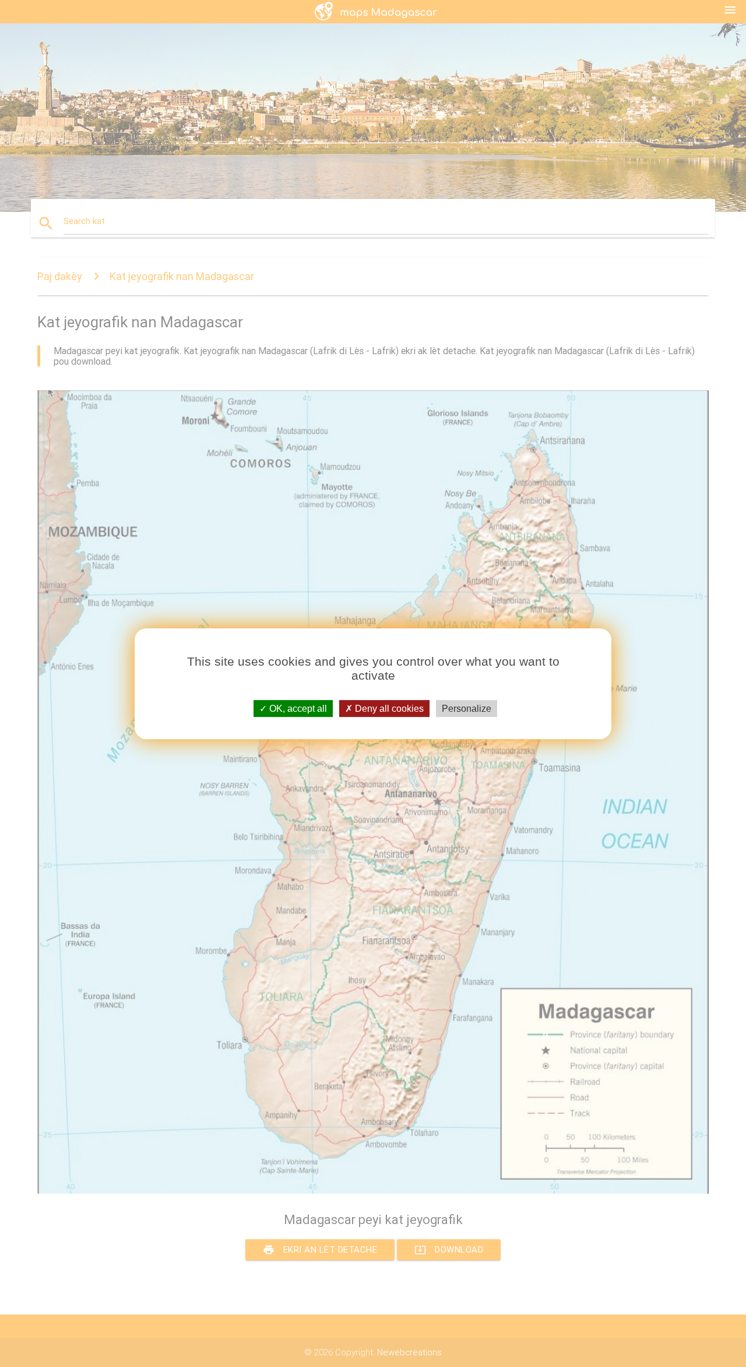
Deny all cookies (388, 708)
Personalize (466, 708)
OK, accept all (297, 708)
